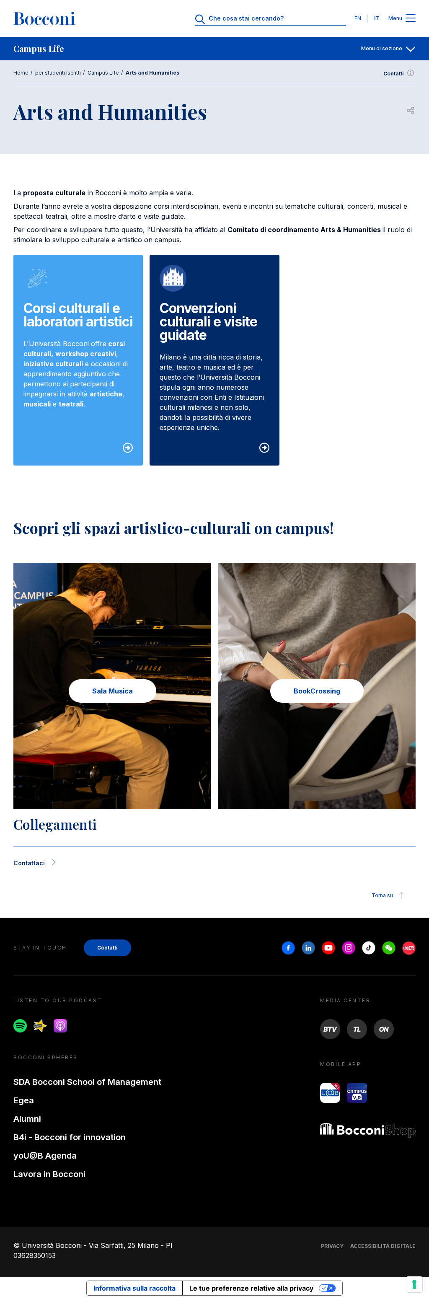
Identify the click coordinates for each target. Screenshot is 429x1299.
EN (357, 18)
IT (377, 18)
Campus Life (103, 73)
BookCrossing (317, 691)
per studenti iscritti (58, 73)
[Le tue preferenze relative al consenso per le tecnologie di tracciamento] (414, 1284)
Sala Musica (112, 691)
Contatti (393, 73)
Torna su (382, 895)
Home (20, 73)
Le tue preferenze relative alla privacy (251, 1288)
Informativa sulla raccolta (134, 1288)
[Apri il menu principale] (411, 19)
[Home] (44, 18)
